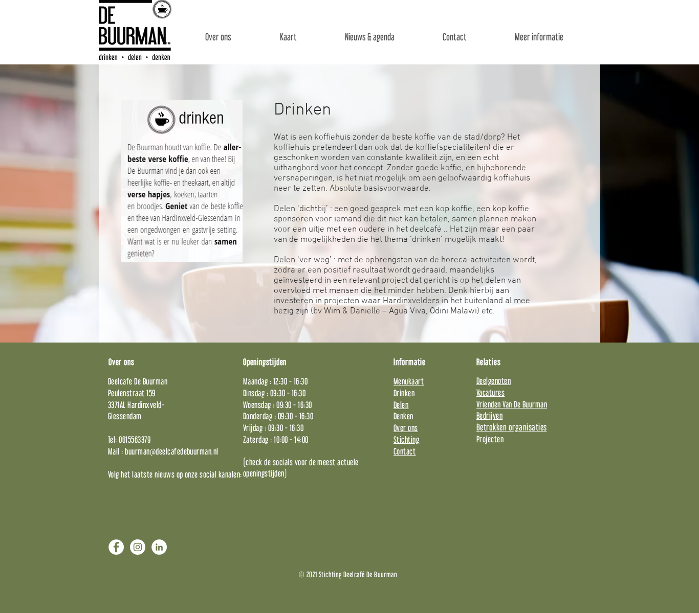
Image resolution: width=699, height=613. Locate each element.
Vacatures (490, 392)
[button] (539, 37)
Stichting (406, 439)
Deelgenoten (493, 380)
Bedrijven (489, 415)
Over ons (406, 428)
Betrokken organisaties (511, 427)
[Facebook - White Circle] (116, 547)
